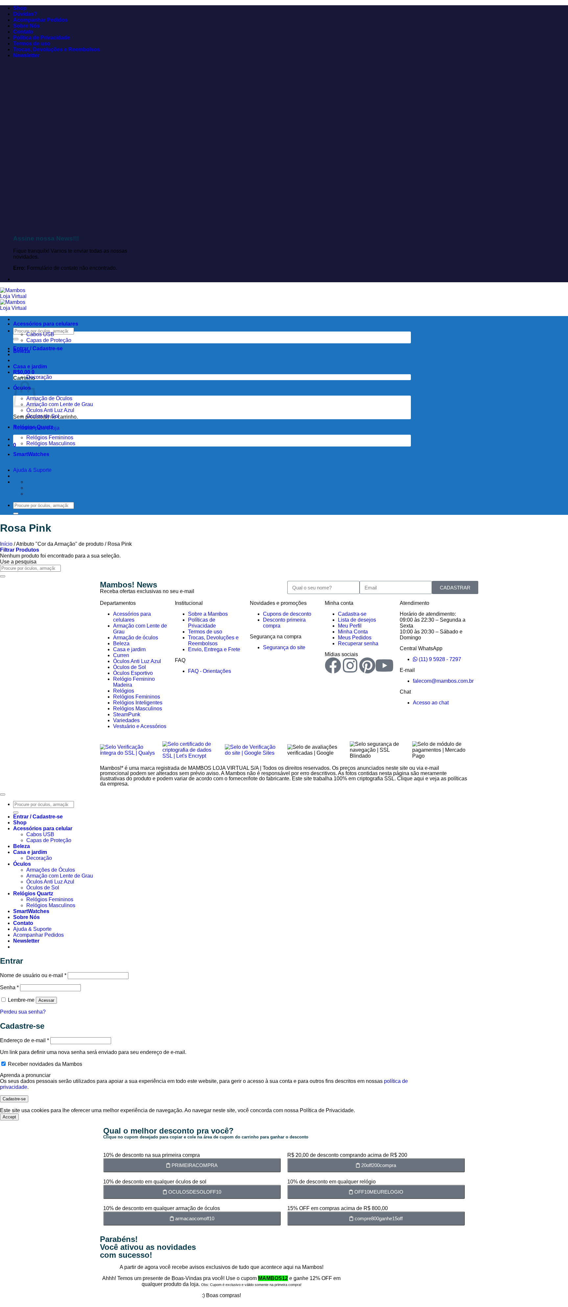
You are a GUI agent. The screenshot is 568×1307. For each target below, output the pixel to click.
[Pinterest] (367, 665)
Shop (20, 8)
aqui (419, 778)
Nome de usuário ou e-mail (33, 975)
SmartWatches (31, 454)
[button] (26, 55)
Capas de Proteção (48, 340)
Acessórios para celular (42, 828)
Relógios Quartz (33, 427)
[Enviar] (15, 339)
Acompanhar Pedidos (40, 20)
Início (6, 544)
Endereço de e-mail (24, 1040)
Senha (9, 987)
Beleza (21, 351)
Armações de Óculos (50, 870)
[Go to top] (2, 794)
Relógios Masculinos (50, 443)
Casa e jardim (30, 366)
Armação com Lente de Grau (59, 404)
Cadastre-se (14, 1098)
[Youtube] (384, 665)
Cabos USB (40, 334)
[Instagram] (350, 665)
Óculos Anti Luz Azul (50, 410)
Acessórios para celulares (45, 324)
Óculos (22, 864)
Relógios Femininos (49, 437)
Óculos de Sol (42, 416)
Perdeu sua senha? (23, 1012)
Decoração (39, 377)
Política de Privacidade (41, 37)
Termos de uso (31, 43)
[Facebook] (333, 665)
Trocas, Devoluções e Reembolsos (56, 49)
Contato (23, 31)
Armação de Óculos (49, 398)
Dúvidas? (25, 14)
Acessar (46, 1000)
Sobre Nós (26, 26)
